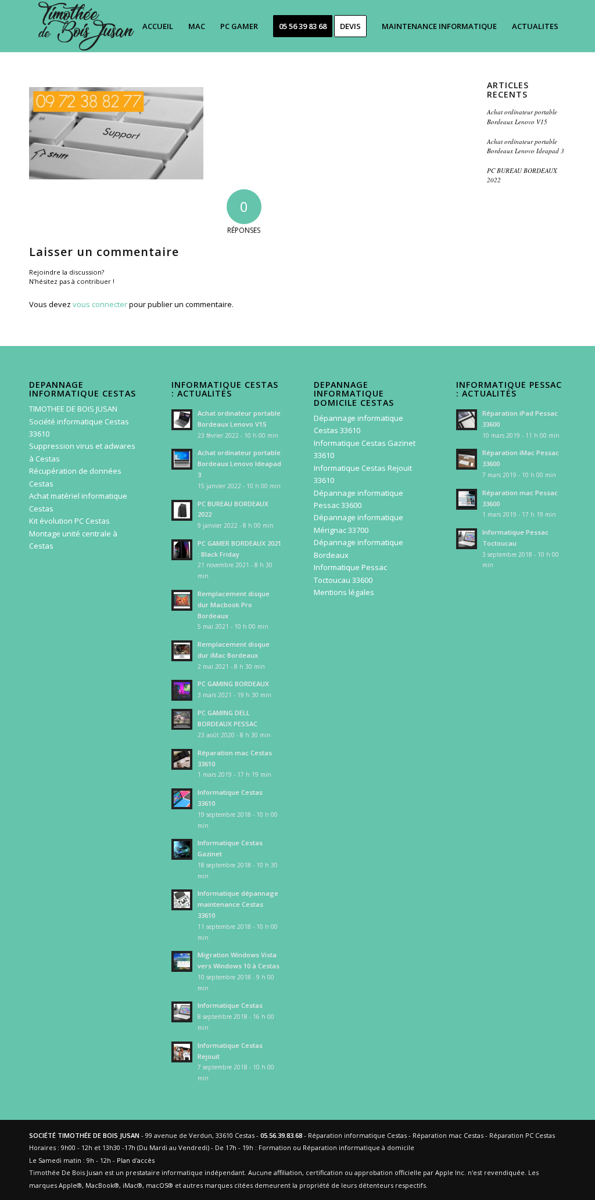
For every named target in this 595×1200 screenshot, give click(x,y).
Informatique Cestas (230, 1005)
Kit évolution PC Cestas (69, 521)
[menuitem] (158, 26)
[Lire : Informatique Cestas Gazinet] (181, 849)
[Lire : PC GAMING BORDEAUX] (181, 690)
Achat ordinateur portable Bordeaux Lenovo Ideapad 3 (525, 146)
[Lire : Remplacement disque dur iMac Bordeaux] (181, 650)
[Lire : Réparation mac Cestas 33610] (181, 759)
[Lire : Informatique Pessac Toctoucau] (466, 538)
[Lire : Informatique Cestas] (181, 1011)
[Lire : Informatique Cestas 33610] (181, 798)
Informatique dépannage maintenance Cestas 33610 (238, 904)
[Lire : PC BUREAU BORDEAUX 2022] (181, 510)
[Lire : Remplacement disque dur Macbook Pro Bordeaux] (181, 600)
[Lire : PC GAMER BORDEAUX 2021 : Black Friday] (181, 549)
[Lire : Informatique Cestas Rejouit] (181, 1052)
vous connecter (100, 304)
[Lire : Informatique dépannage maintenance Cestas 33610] (181, 899)
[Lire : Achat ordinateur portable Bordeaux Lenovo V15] (181, 419)
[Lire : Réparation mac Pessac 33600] (466, 499)
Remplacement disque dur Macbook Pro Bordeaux (234, 604)
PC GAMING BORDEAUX (233, 683)
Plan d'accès (136, 1160)
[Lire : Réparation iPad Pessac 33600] (466, 419)
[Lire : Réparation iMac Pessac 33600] (466, 459)
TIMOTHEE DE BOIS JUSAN (73, 408)
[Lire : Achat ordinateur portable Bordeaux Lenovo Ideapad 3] (181, 459)
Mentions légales (344, 592)
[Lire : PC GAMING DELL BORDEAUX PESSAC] (181, 719)
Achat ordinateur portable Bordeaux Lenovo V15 (522, 116)
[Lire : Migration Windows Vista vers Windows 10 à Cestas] (181, 961)
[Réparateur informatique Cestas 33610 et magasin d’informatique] (84, 26)
